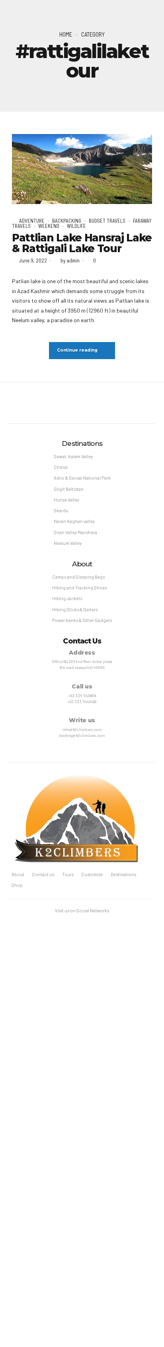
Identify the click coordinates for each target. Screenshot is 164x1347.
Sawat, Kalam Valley (73, 456)
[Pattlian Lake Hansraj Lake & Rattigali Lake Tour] (82, 169)
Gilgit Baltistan (69, 489)
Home (65, 34)
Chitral (61, 467)
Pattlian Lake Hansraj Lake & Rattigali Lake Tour (82, 243)
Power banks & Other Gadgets (82, 620)
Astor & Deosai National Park (82, 477)
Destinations (123, 874)
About (18, 874)
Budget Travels (107, 221)
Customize (92, 874)
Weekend (48, 226)
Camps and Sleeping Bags (78, 576)
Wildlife (76, 226)
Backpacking (66, 221)
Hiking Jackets (67, 598)
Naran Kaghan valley (74, 521)
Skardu (61, 510)
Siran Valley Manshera (75, 532)
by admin (70, 260)
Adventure (32, 221)
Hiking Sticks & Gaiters (75, 609)
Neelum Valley (68, 543)
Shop (17, 885)
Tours (68, 874)
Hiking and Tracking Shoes (79, 587)
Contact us (43, 874)
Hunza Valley (66, 499)
